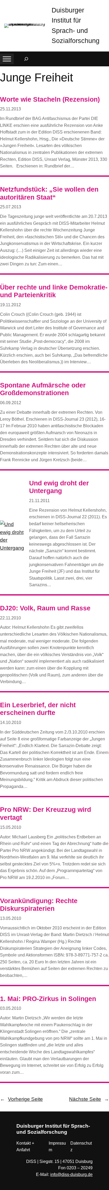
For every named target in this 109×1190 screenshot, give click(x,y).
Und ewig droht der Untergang (59, 487)
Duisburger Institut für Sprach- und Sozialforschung (53, 1129)
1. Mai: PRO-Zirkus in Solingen (48, 998)
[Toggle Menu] (7, 58)
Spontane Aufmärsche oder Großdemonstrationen (43, 389)
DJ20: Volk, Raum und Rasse (45, 608)
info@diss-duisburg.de (71, 1174)
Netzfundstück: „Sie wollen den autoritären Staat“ (49, 193)
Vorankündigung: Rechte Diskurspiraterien (39, 904)
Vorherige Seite (21, 1099)
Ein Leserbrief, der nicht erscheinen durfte (38, 709)
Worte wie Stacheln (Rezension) (50, 99)
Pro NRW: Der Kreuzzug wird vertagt (45, 813)
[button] (105, 5)
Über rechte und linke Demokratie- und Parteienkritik (53, 291)
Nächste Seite (89, 1099)
